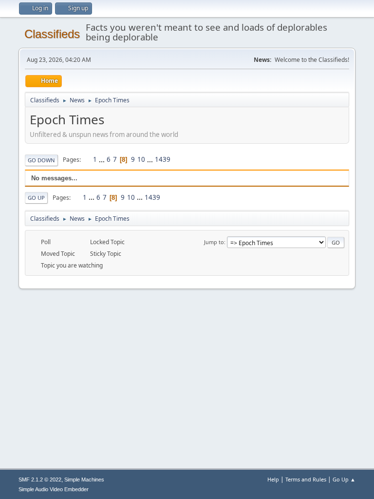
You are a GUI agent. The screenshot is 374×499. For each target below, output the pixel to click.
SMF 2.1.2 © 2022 (40, 479)
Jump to (214, 242)
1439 (162, 159)
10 (141, 159)
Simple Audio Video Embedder (54, 489)
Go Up (36, 197)
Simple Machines (84, 479)
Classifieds (52, 33)
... (102, 159)
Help (273, 479)
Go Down (41, 160)
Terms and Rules (305, 479)
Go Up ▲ (344, 479)
